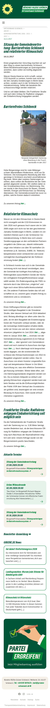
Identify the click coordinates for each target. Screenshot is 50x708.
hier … (23, 203)
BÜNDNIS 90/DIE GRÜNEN (35, 7)
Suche (37, 700)
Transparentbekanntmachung (15, 705)
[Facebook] (19, 694)
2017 (6, 36)
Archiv (6, 31)
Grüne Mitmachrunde (16, 484)
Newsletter (14, 700)
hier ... (22, 260)
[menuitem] (14, 699)
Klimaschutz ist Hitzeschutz (18, 597)
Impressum (31, 705)
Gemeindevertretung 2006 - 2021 (17, 34)
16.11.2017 (8, 39)
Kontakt (23, 700)
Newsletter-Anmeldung (16, 534)
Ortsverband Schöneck (13, 28)
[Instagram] (23, 694)
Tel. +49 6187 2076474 (23, 683)
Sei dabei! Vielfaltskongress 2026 (21, 549)
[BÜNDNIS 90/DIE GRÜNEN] (7, 9)
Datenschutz (41, 705)
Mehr (25, 474)
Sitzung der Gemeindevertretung (21, 461)
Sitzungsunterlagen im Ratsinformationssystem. (24, 519)
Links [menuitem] (29, 694)
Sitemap (30, 700)
